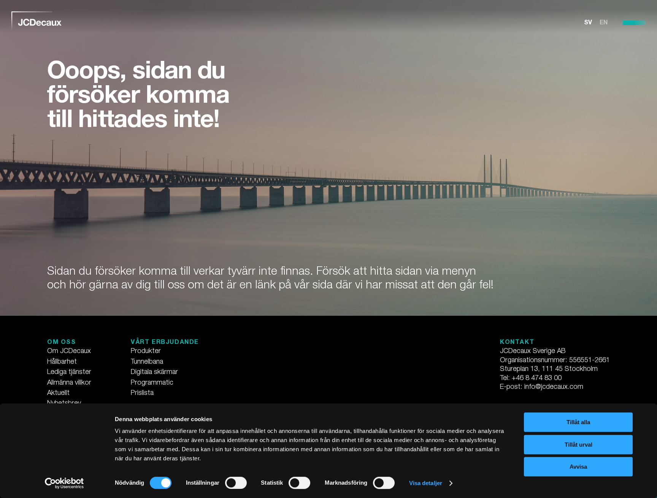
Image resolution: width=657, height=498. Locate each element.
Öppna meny (634, 23)
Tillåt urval (578, 444)
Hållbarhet (62, 362)
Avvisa (578, 466)
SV (588, 23)
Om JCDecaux (69, 351)
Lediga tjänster (69, 372)
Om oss (61, 343)
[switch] (236, 483)
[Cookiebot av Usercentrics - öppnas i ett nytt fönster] (64, 483)
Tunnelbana (147, 362)
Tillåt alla (578, 422)
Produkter (146, 351)
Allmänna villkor (69, 383)
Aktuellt (58, 393)
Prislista (142, 393)
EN (604, 23)
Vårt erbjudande (165, 343)
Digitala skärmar (154, 372)
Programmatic (152, 383)
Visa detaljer (425, 483)
